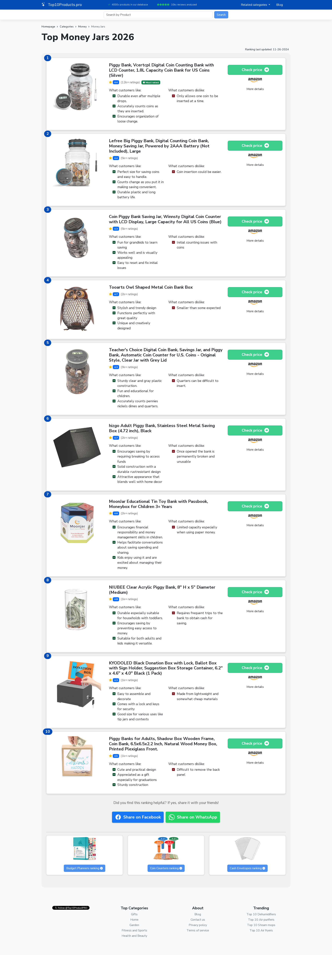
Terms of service (198, 930)
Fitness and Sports (134, 930)
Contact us (198, 920)
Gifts (134, 914)
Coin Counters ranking (164, 868)
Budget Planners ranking (82, 868)
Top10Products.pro (64, 4)
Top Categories (134, 908)
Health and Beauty (134, 936)
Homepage (48, 26)
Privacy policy (198, 925)
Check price (252, 69)
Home (134, 920)
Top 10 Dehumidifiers (261, 914)
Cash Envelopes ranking (246, 868)
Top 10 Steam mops (261, 925)
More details (255, 89)
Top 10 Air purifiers (261, 920)
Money (82, 26)
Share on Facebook (142, 817)
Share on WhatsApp (197, 817)
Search (221, 15)
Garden (134, 925)
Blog (279, 5)
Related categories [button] (254, 5)
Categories (67, 26)
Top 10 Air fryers (261, 930)
